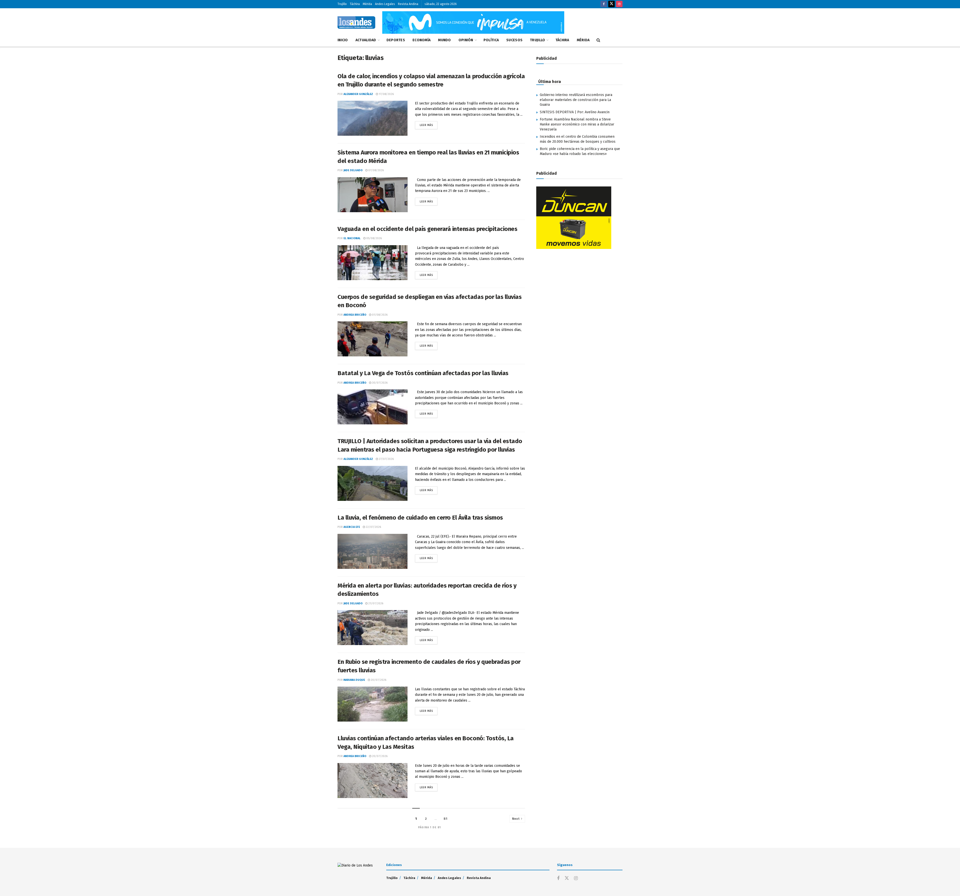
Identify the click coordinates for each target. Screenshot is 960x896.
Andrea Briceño (355, 314)
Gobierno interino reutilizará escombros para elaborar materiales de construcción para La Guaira (576, 100)
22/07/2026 (373, 527)
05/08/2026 (374, 238)
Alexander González (358, 94)
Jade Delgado (353, 170)
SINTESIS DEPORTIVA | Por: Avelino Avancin (575, 112)
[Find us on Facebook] (603, 4)
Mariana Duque (354, 680)
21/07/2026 (375, 603)
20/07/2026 (378, 680)
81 (445, 819)
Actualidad (366, 40)
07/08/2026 (376, 170)
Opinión (465, 40)
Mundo (444, 40)
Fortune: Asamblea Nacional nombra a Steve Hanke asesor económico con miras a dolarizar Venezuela (577, 124)
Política (491, 40)
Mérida (367, 4)
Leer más (429, 124)
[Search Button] (598, 40)
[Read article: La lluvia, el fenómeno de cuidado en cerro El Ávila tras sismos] (373, 551)
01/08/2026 (379, 314)
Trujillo (342, 4)
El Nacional (352, 238)
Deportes (395, 40)
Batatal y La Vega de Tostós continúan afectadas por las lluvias (424, 373)
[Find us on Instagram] (619, 4)
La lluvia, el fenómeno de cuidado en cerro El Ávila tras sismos (420, 517)
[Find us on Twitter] (611, 4)
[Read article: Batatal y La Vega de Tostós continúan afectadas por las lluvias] (373, 406)
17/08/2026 (386, 94)
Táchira (355, 4)
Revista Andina (408, 4)
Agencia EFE (352, 527)
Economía (421, 40)
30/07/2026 (379, 382)
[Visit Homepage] (356, 22)
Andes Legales (385, 4)
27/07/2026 (386, 459)
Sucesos (514, 40)
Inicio (343, 40)
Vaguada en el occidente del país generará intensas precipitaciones (427, 228)
